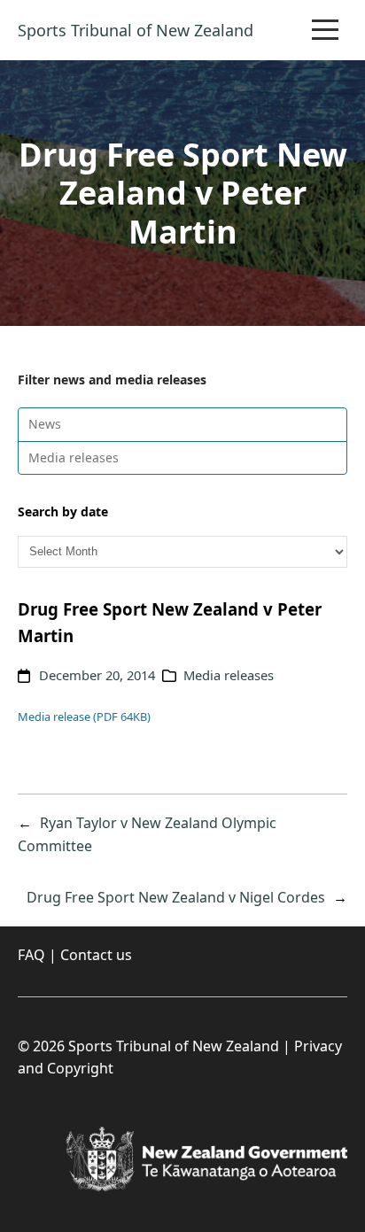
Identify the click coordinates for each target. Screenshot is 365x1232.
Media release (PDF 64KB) (84, 716)
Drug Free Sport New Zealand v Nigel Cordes (176, 897)
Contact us (96, 955)
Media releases (73, 457)
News (44, 423)
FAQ (31, 955)
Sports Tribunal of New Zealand (135, 30)
